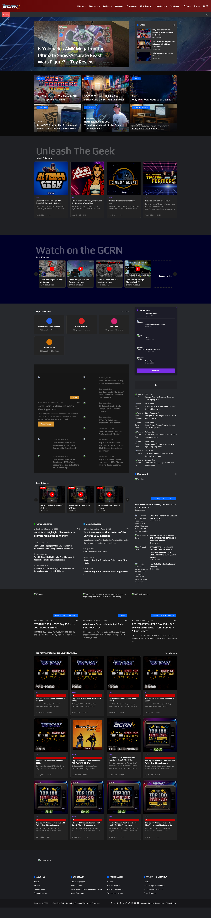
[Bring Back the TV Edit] (153, 118)
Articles (145, 6)
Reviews (132, 6)
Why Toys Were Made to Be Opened (151, 99)
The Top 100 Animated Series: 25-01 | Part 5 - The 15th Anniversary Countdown (123, 825)
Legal (163, 903)
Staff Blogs (160, 6)
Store (188, 6)
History (37, 886)
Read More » (46, 424)
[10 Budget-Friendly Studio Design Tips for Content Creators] (84, 403)
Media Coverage (77, 893)
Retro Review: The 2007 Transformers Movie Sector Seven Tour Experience (102, 125)
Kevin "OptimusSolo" (92, 529)
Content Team (39, 889)
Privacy (151, 903)
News (81, 6)
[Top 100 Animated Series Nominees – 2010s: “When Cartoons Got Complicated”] (39, 439)
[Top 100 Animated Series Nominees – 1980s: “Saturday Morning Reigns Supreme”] (84, 456)
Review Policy (76, 886)
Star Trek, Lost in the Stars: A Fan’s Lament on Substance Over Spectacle (111, 395)
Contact (147, 882)
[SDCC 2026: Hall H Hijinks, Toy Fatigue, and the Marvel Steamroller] (144, 44)
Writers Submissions (115, 893)
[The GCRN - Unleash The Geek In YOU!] (11, 6)
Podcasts (94, 6)
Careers (110, 882)
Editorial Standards (78, 882)
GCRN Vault (42, 108)
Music (66, 368)
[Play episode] (64, 192)
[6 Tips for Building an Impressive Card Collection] (84, 417)
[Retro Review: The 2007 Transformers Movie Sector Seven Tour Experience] (105, 118)
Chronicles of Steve (140, 108)
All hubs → (125, 312)
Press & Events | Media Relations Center (86, 889)
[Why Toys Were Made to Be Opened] (144, 56)
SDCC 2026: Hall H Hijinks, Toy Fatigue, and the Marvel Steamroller (163, 44)
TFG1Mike (149, 394)
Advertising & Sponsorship (154, 886)
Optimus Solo (150, 432)
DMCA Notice (171, 903)
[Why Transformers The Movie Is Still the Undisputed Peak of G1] (144, 33)
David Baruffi (150, 404)
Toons (90, 368)
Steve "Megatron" (152, 413)
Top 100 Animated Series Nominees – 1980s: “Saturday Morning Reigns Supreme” (111, 462)
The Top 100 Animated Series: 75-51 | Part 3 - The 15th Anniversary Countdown (50, 825)
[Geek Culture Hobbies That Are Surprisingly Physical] (84, 428)
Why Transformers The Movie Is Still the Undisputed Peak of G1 (163, 32)
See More (156, 370)
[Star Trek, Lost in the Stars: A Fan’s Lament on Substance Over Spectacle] (84, 389)
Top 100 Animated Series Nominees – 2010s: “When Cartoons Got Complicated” (65, 445)
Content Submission (115, 889)
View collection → (171, 653)
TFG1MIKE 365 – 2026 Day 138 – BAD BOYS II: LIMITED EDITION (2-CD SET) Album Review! (163, 537)
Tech (78, 368)
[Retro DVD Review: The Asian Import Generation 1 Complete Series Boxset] (57, 118)
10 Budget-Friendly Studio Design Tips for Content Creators (110, 409)
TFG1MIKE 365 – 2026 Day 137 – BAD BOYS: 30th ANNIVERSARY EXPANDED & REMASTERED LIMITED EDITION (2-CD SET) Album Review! (163, 552)
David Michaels (45, 402)
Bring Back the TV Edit (144, 128)
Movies (53, 368)
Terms (157, 903)
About (36, 882)
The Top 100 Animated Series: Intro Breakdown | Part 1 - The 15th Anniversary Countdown (122, 760)
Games (120, 6)
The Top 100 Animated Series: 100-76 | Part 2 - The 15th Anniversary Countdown (160, 763)
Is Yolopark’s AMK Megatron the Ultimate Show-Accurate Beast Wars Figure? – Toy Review (71, 55)
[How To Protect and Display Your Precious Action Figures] (84, 377)
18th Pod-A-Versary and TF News (157, 201)
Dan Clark (39, 529)
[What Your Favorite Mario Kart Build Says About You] (141, 523)
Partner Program (40, 893)
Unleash (175, 6)
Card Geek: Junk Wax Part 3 (95, 551)
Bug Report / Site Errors (153, 889)
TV (102, 368)
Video (107, 6)
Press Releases (150, 893)
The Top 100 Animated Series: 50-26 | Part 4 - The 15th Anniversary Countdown (86, 825)
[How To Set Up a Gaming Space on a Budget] (141, 573)
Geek (40, 368)
